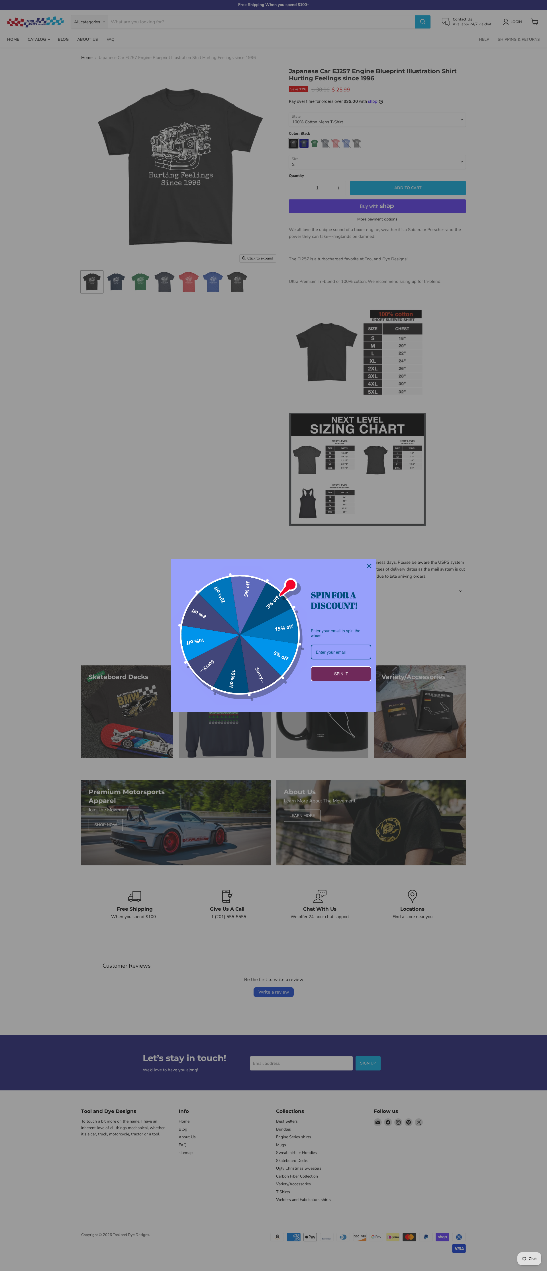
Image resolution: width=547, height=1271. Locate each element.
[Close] (369, 566)
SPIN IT (341, 674)
